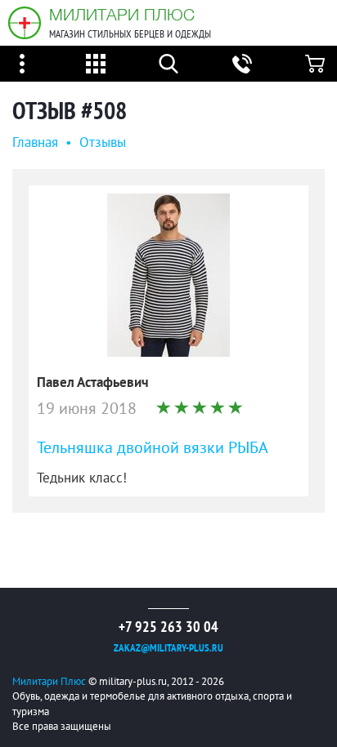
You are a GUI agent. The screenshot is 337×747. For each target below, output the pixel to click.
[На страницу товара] (168, 275)
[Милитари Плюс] (24, 23)
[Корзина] (315, 63)
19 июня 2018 (87, 409)
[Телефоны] (242, 63)
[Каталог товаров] (96, 63)
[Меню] (22, 63)
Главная (35, 143)
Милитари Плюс (122, 14)
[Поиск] (168, 63)
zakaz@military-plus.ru (168, 648)
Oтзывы (102, 143)
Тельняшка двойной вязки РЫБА (152, 448)
